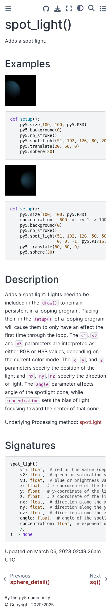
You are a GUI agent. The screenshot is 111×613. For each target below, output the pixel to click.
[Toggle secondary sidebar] (103, 8)
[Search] (91, 7)
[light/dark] (80, 7)
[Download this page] (57, 9)
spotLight (91, 422)
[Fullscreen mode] (69, 8)
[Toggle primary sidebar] (8, 8)
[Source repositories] (46, 9)
